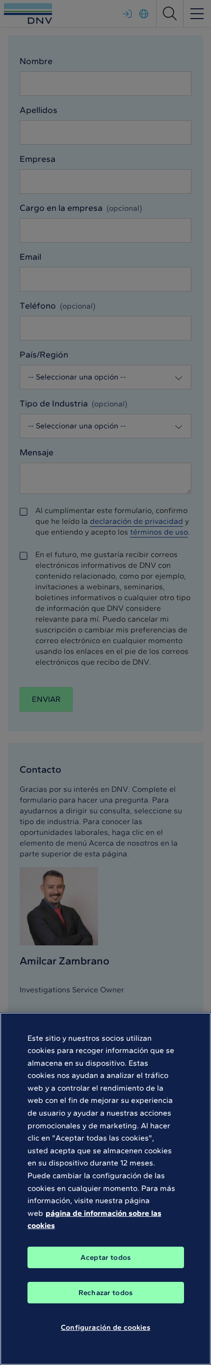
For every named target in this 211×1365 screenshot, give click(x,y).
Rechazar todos (105, 1292)
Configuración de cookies (105, 1327)
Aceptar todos (105, 1257)
